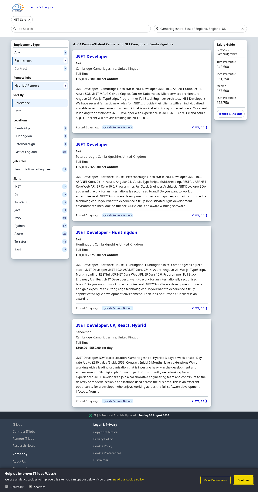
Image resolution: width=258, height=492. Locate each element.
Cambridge (40, 128)
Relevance (22, 103)
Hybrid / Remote (40, 85)
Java (40, 210)
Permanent (40, 60)
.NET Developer (92, 56)
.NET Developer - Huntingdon (106, 232)
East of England (40, 152)
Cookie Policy (102, 446)
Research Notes (24, 445)
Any (40, 52)
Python (40, 226)
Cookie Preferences (107, 453)
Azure (40, 234)
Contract (40, 68)
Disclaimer (100, 460)
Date (18, 111)
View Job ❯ (200, 127)
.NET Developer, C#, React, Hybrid (111, 325)
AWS (40, 218)
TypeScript (40, 202)
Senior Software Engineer (40, 169)
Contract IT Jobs (24, 431)
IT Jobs (17, 424)
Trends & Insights (40, 7)
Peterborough (40, 144)
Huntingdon (40, 136)
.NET (40, 186)
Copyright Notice (105, 432)
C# (40, 194)
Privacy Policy (103, 439)
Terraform (40, 241)
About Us (19, 461)
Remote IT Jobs (23, 438)
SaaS (40, 249)
